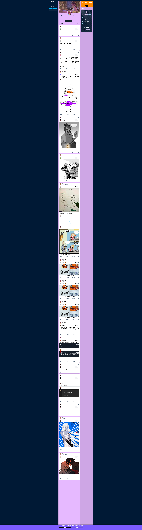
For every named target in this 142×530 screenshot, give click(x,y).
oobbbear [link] (63, 262)
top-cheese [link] (63, 325)
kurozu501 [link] (65, 454)
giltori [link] (65, 155)
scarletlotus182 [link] (66, 260)
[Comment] (60, 35)
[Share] (78, 35)
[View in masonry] (77, 23)
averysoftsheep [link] (66, 38)
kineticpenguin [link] (64, 340)
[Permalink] (69, 26)
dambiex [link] (63, 79)
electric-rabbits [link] (64, 227)
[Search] (60, 23)
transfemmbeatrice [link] (64, 186)
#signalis (61, 449)
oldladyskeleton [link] (64, 71)
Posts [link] (62, 23)
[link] (69, 7)
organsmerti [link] (63, 420)
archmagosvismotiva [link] (65, 407)
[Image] (69, 97)
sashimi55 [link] (63, 74)
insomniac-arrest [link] (64, 383)
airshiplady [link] (63, 120)
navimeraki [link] (63, 456)
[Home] (53, 1)
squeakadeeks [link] (66, 184)
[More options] (73, 21)
